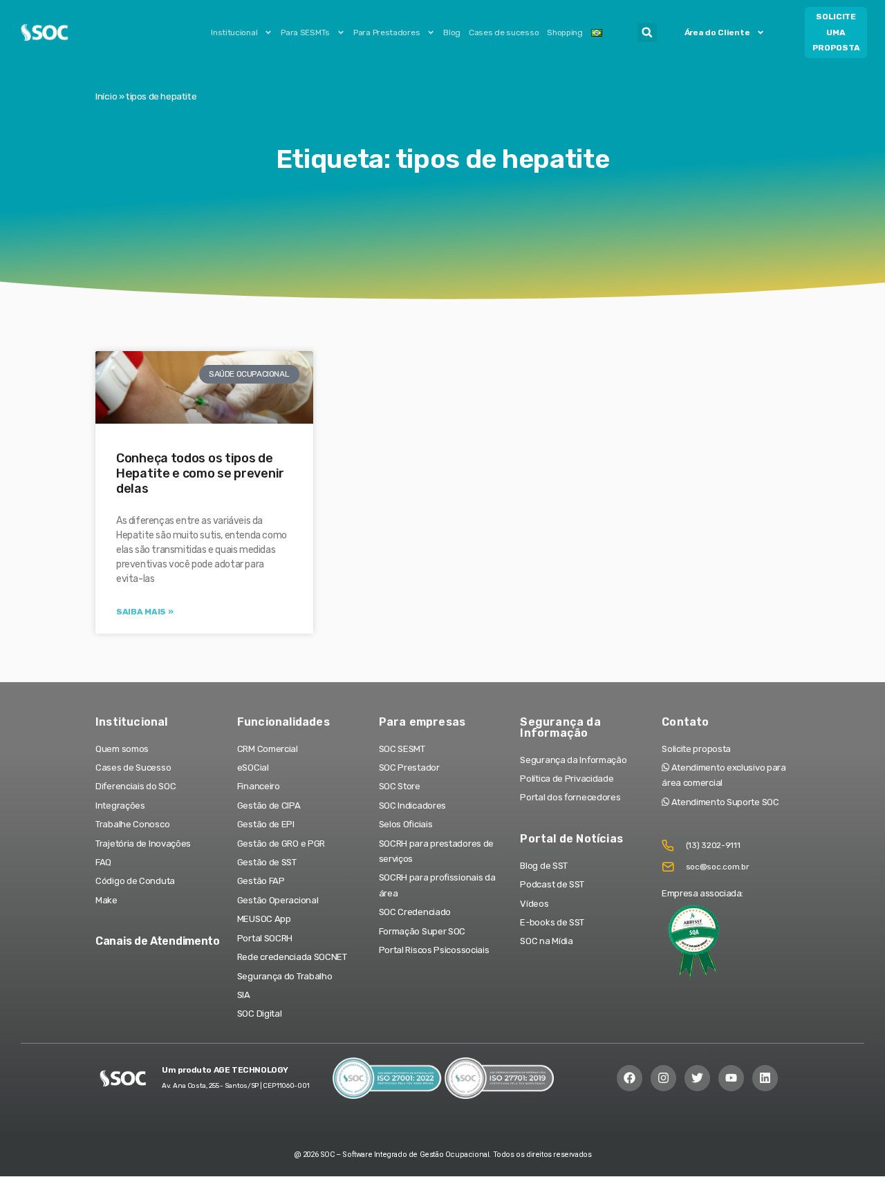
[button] (647, 32)
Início (106, 96)
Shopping (565, 32)
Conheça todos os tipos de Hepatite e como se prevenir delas (200, 473)
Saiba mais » (144, 611)
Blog (451, 32)
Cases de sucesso (504, 32)
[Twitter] (697, 1078)
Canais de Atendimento (157, 941)
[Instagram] (663, 1078)
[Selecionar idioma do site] (597, 32)
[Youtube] (731, 1078)
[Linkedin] (765, 1078)
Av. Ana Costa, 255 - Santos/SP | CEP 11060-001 (235, 1086)
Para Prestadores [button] (386, 32)
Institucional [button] (234, 32)
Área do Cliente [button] (717, 32)
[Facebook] (629, 1078)
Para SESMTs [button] (305, 32)
